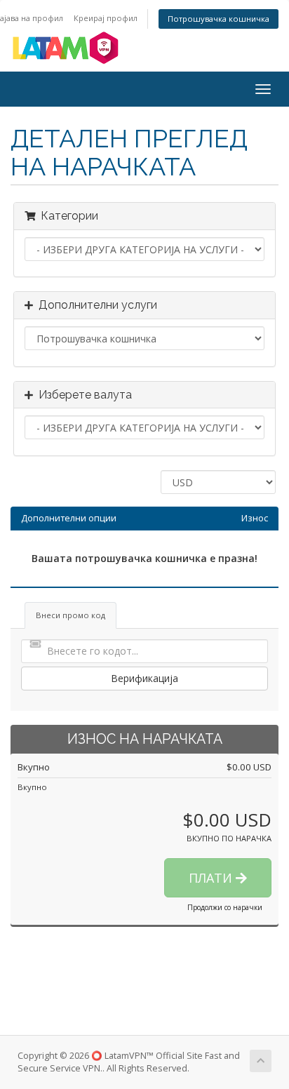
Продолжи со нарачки (224, 907)
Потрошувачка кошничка (218, 18)
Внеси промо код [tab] (70, 615)
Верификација (144, 678)
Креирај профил (105, 18)
